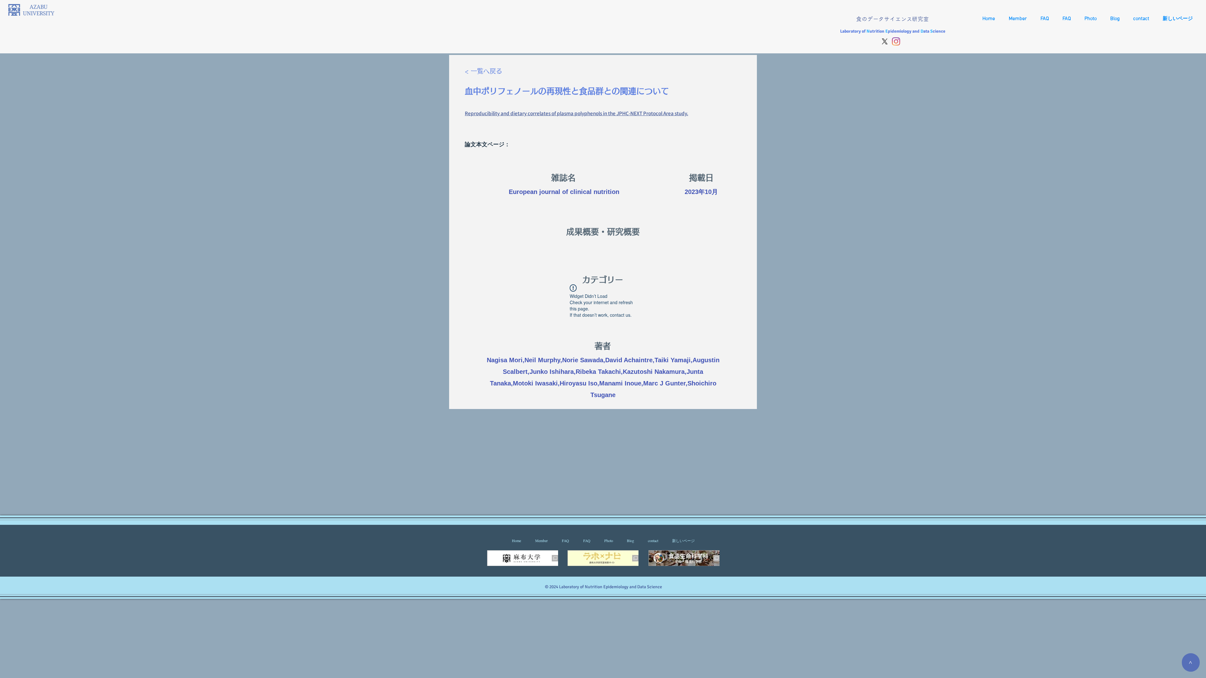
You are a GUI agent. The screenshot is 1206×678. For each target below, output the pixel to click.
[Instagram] (896, 41)
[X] (885, 41)
